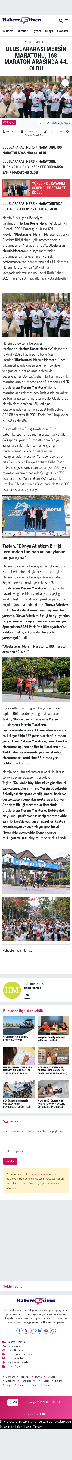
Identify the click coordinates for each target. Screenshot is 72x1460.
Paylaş (10, 122)
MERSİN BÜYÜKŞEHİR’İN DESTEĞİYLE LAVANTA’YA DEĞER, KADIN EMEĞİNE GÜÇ (52, 1070)
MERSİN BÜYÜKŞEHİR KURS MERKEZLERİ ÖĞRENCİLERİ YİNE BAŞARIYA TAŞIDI (17, 1070)
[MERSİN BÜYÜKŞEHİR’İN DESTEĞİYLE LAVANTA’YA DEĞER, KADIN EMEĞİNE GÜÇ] (53, 1055)
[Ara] (61, 21)
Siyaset (36, 31)
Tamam (37, 1426)
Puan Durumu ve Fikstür (20, 1354)
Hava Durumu (15, 1346)
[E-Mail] (27, 996)
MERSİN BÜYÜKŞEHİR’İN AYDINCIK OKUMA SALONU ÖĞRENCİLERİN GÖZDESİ (51, 1103)
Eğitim (58, 1380)
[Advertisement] (36, 1238)
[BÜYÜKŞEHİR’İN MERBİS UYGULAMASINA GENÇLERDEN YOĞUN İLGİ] (19, 1089)
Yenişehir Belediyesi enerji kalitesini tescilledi (51, 1039)
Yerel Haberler (36, 42)
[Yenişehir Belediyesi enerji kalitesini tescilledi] (53, 1025)
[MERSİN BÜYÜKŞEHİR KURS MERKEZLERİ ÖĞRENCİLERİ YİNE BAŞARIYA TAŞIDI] (19, 1055)
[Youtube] (46, 1331)
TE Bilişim (44, 1414)
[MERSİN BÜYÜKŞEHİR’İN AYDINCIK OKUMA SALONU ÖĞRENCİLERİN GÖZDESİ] (53, 1089)
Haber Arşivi (14, 1366)
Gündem (8, 31)
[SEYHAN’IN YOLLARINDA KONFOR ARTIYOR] (19, 1025)
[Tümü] (67, 1286)
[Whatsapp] (53, 1331)
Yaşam (45, 1380)
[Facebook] (19, 1331)
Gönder (10, 1161)
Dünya (49, 31)
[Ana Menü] (66, 21)
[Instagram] (33, 1331)
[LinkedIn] (39, 1331)
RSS (14, 1402)
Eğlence (34, 1385)
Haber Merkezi (12, 131)
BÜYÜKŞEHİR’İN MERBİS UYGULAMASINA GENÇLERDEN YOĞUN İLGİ (16, 1103)
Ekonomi (62, 31)
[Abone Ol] (61, 123)
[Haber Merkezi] (12, 990)
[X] (26, 1331)
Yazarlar (22, 31)
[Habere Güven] (21, 20)
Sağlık (9, 1385)
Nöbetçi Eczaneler (17, 1342)
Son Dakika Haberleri (19, 1362)
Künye (47, 1385)
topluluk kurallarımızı (34, 1174)
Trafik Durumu (15, 1350)
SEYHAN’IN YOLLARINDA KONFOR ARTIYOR (16, 1039)
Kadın (21, 1385)
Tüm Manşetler (15, 1358)
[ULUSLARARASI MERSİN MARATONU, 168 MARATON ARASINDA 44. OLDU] (36, 97)
